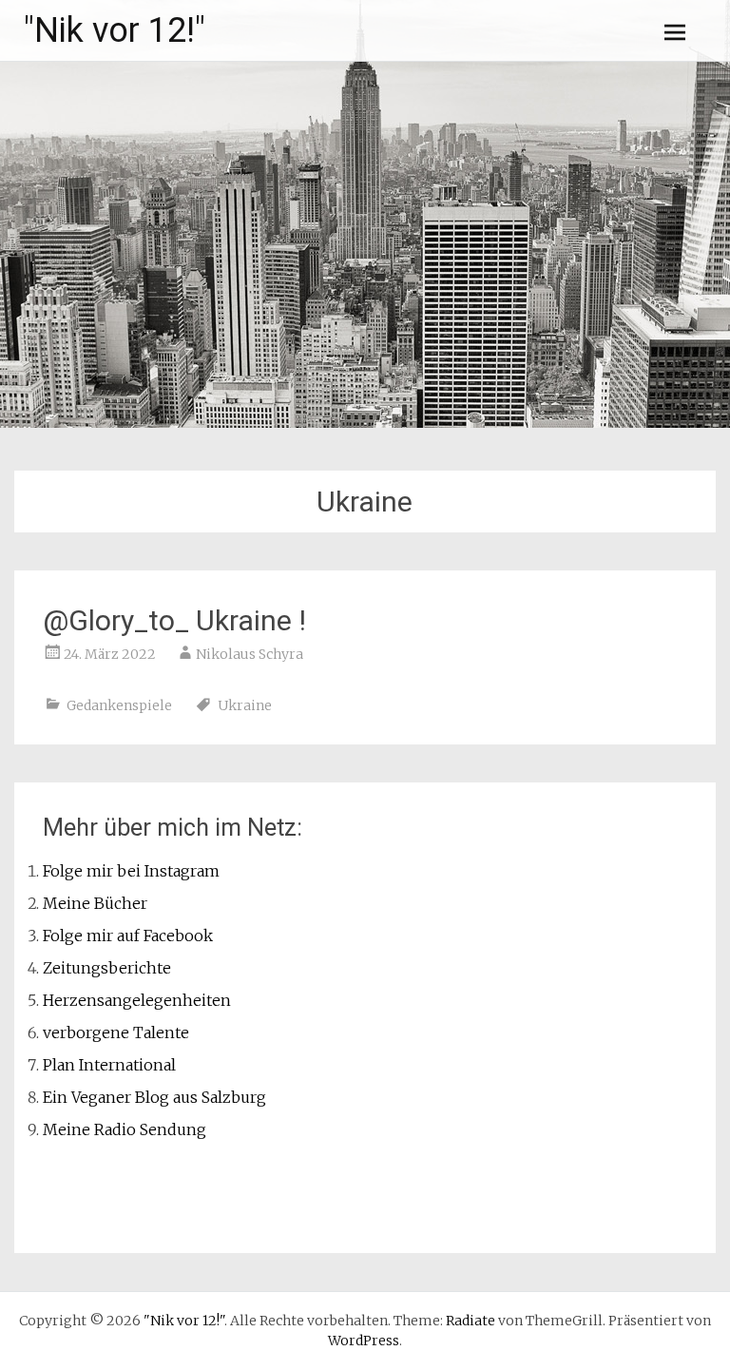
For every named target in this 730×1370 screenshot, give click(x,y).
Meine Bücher (95, 903)
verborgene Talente (116, 1032)
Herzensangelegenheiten (137, 1000)
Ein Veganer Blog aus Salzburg (154, 1097)
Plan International (109, 1064)
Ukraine (245, 705)
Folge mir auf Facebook (128, 935)
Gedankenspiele (119, 705)
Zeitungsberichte (107, 967)
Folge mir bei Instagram (131, 870)
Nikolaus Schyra (249, 654)
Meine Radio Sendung (124, 1129)
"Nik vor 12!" (114, 30)
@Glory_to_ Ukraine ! (174, 620)
